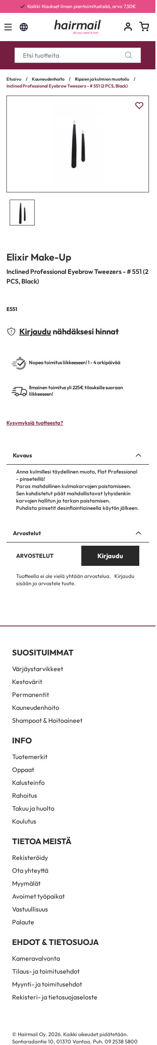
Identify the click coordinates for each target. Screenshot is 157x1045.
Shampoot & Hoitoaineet (47, 720)
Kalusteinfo (28, 782)
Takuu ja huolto (33, 808)
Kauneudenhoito (48, 79)
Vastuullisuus (30, 909)
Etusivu (13, 79)
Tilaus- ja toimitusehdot (46, 971)
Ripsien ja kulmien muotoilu (102, 79)
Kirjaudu (35, 331)
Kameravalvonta (36, 958)
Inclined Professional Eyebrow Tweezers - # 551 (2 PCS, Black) (67, 86)
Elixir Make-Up (38, 257)
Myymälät (26, 883)
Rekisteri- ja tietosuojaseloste (54, 997)
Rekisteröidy (30, 857)
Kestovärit (27, 682)
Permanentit (30, 694)
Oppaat (23, 769)
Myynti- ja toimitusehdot (47, 984)
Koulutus (24, 821)
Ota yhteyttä (30, 870)
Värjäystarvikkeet (37, 669)
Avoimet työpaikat (38, 896)
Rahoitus (24, 795)
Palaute (23, 922)
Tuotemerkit (30, 757)
